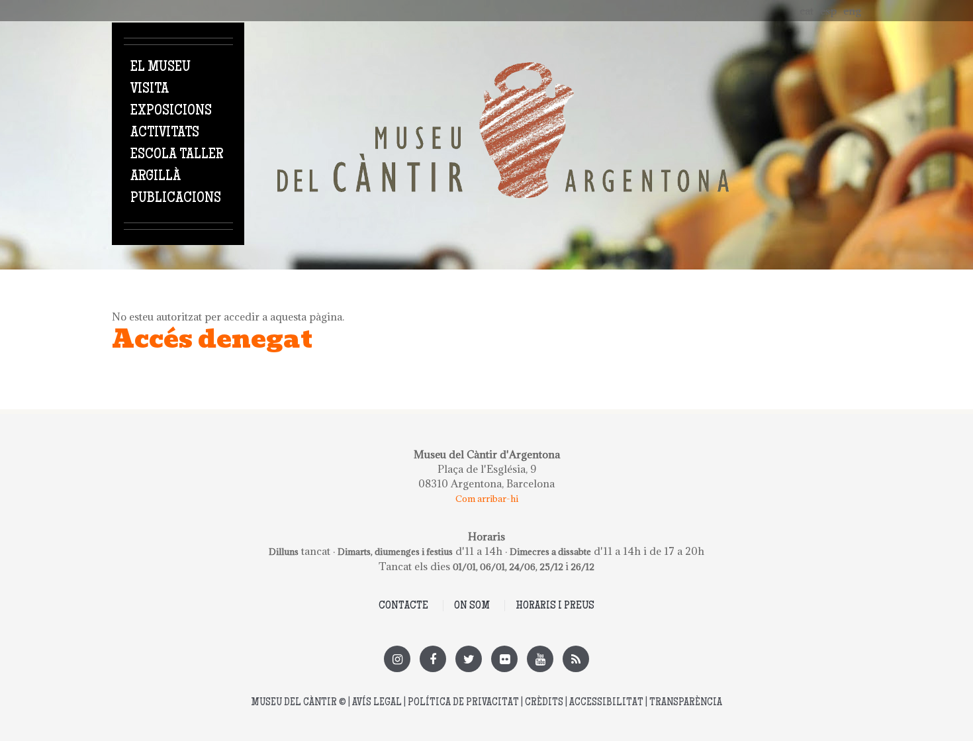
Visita (149, 89)
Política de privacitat (463, 703)
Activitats (164, 133)
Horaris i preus (555, 606)
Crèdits (544, 703)
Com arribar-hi (486, 499)
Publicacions (175, 199)
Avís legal (377, 703)
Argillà (155, 177)
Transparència (685, 703)
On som (472, 606)
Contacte (403, 606)
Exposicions (171, 111)
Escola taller (176, 155)
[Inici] (503, 69)
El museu (160, 67)
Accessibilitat (606, 703)
